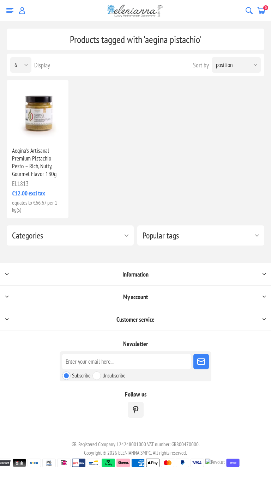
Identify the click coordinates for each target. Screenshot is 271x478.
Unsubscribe (114, 375)
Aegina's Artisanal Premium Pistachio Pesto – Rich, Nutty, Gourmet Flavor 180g (34, 162)
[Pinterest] (136, 410)
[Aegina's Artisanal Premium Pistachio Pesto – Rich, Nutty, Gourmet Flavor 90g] (37, 110)
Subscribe (81, 375)
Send (201, 361)
